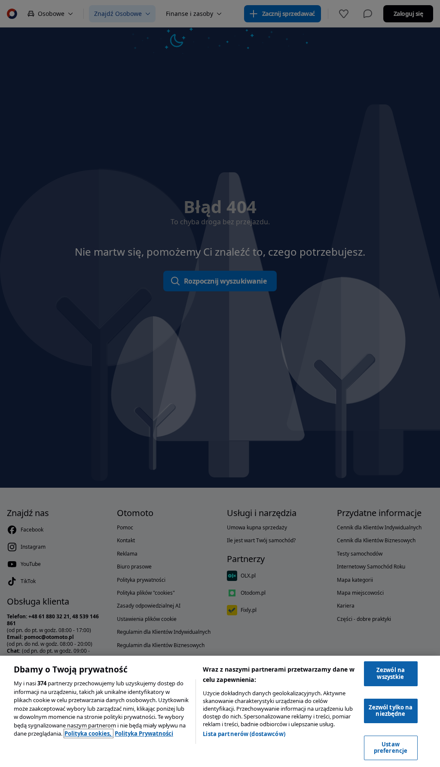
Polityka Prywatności (144, 733)
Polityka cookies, (88, 733)
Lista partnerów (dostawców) (244, 734)
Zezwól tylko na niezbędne (391, 710)
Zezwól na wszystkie (390, 673)
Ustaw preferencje (390, 747)
